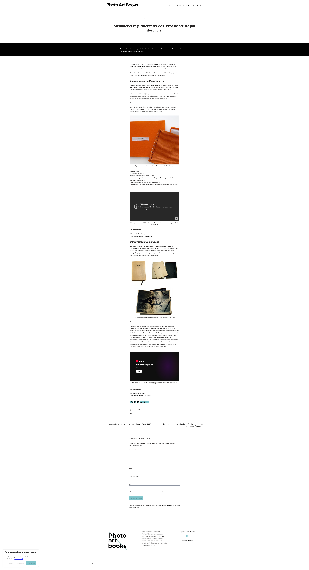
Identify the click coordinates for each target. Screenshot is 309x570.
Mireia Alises (141, 410)
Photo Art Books (122, 5)
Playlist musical (173, 6)
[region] (21, 558)
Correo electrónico (134, 476)
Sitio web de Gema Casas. (137, 393)
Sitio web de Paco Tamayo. (138, 234)
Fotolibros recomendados (115, 18)
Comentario (132, 450)
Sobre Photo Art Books (185, 6)
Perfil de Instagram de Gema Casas (140, 395)
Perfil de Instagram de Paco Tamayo (141, 236)
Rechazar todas (20, 563)
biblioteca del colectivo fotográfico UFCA (143, 66)
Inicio (107, 18)
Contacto (196, 6)
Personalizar (10, 563)
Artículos (162, 6)
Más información (18, 559)
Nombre (131, 468)
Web (130, 484)
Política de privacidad (187, 540)
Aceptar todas (31, 563)
